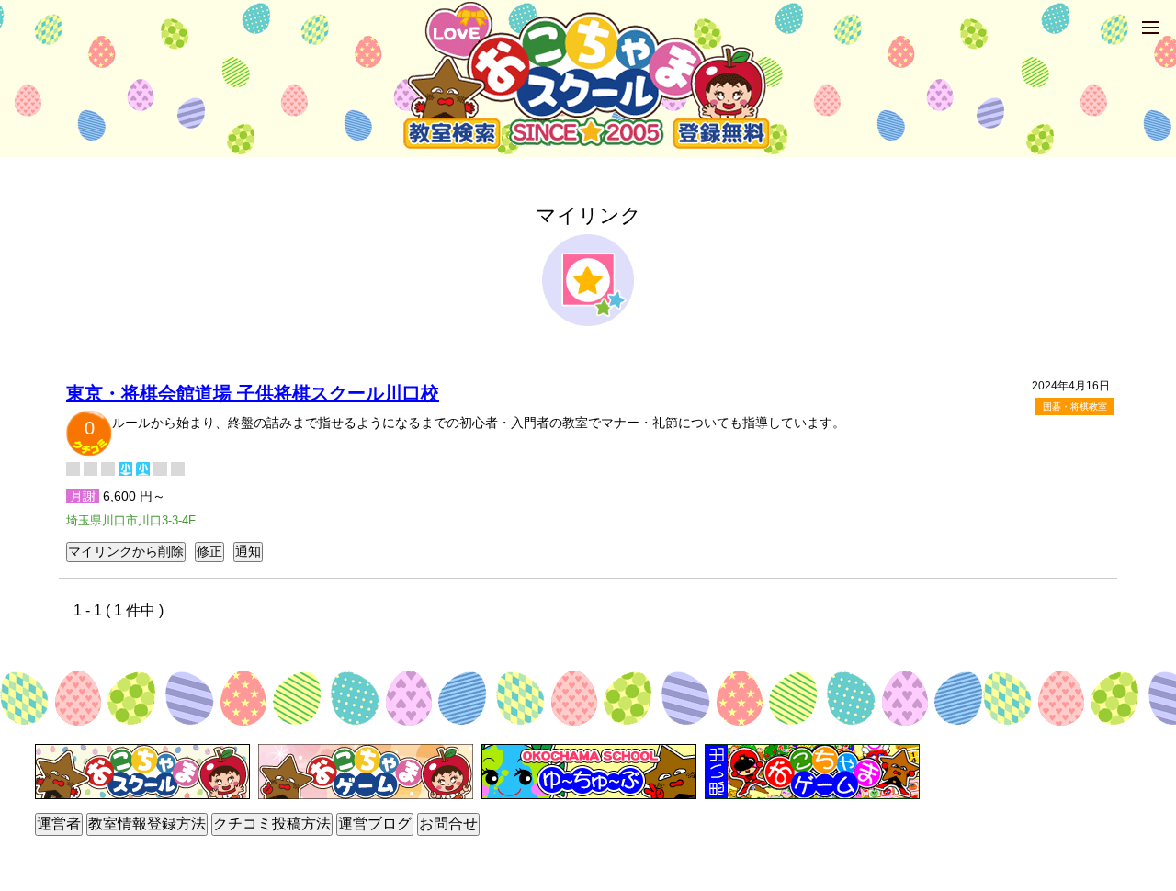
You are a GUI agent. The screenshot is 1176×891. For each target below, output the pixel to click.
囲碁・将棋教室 (1075, 406)
